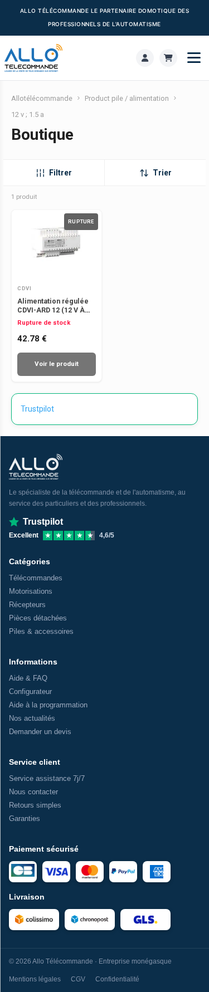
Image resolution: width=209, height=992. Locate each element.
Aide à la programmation (48, 705)
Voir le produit (57, 364)
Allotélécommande (41, 98)
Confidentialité (117, 979)
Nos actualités (32, 718)
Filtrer (60, 172)
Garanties (24, 818)
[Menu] (194, 58)
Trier (162, 172)
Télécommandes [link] (35, 578)
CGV (78, 979)
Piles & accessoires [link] (41, 631)
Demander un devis (40, 731)
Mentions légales (35, 979)
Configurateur (30, 691)
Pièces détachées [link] (38, 618)
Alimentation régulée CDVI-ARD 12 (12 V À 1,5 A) (53, 310)
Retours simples (35, 805)
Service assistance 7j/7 (47, 778)
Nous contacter (33, 792)
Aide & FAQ (28, 678)
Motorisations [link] (30, 591)
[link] (145, 58)
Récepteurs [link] (27, 604)
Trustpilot (37, 408)
